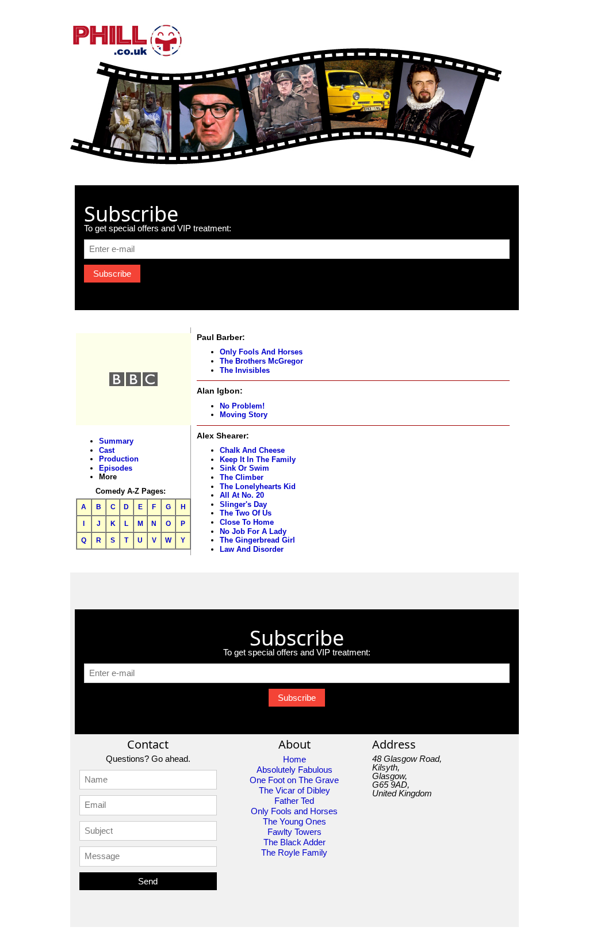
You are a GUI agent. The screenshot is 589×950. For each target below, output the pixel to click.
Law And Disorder (252, 549)
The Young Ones (294, 821)
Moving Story (243, 414)
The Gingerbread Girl (257, 540)
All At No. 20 (242, 495)
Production (119, 459)
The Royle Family (294, 852)
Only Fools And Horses (261, 352)
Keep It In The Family (258, 459)
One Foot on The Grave (294, 780)
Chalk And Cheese (252, 450)
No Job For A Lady (253, 531)
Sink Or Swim (244, 468)
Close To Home (247, 522)
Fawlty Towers (294, 832)
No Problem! (242, 406)
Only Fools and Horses (294, 811)
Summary (116, 441)
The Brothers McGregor (261, 361)
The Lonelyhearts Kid (258, 486)
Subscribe (112, 273)
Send (148, 881)
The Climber (241, 477)
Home (294, 759)
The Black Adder (294, 842)
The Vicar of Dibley (294, 790)
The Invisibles (245, 370)
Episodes (115, 468)
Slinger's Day (243, 504)
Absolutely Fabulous (294, 770)
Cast (106, 450)
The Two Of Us (245, 513)
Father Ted (294, 801)
